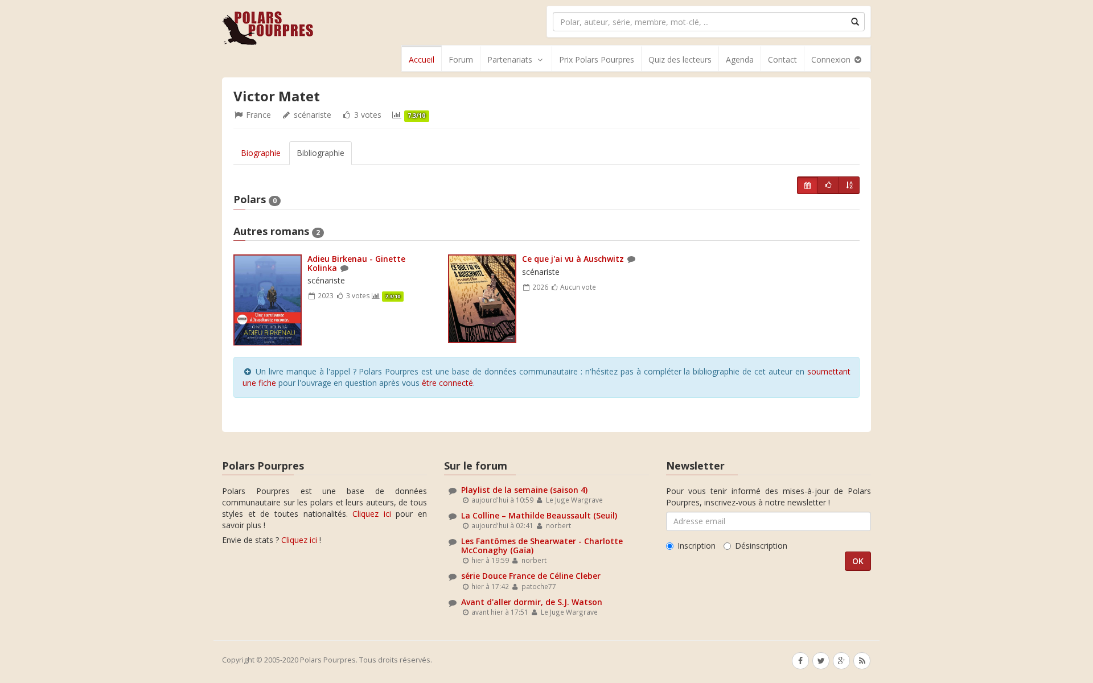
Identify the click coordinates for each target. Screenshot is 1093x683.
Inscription (696, 545)
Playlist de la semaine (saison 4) (524, 489)
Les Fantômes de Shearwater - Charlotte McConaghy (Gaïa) (542, 545)
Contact (782, 59)
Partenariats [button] (509, 59)
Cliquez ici (371, 513)
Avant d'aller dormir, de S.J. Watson (531, 601)
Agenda (740, 59)
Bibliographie (320, 152)
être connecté (447, 382)
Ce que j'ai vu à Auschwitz (573, 258)
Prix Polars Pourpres (596, 59)
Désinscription (761, 545)
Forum (461, 59)
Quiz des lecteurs (680, 59)
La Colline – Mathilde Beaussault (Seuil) (539, 515)
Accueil (421, 59)
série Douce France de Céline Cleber (531, 575)
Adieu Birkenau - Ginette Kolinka (356, 263)
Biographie (261, 152)
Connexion (832, 59)
